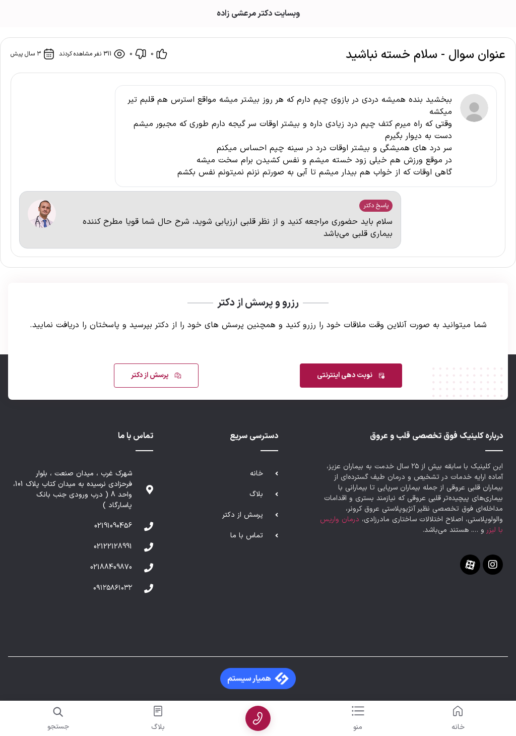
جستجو (58, 726)
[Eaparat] (470, 565)
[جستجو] (58, 712)
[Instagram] (493, 565)
